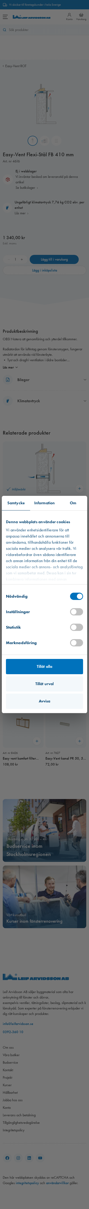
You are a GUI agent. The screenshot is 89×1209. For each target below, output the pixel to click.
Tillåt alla (44, 666)
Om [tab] (73, 502)
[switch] (76, 611)
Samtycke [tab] (16, 502)
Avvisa (44, 701)
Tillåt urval (44, 683)
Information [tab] (44, 502)
